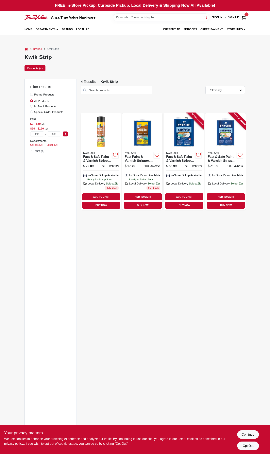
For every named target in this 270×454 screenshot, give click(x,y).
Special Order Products (48, 112)
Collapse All (36, 145)
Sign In (217, 17)
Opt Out (248, 445)
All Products (41, 101)
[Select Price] (65, 133)
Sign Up (233, 17)
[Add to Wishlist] (115, 155)
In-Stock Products (45, 106)
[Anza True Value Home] (36, 17)
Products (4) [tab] (35, 68)
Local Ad (83, 29)
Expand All (52, 145)
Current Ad (171, 29)
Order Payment (211, 29)
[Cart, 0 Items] (244, 17)
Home (28, 29)
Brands (67, 29)
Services (190, 29)
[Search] (206, 17)
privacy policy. (14, 443)
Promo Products (44, 95)
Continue (248, 434)
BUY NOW (101, 205)
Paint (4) (39, 150)
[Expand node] (31, 151)
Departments (46, 29)
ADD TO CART (101, 197)
